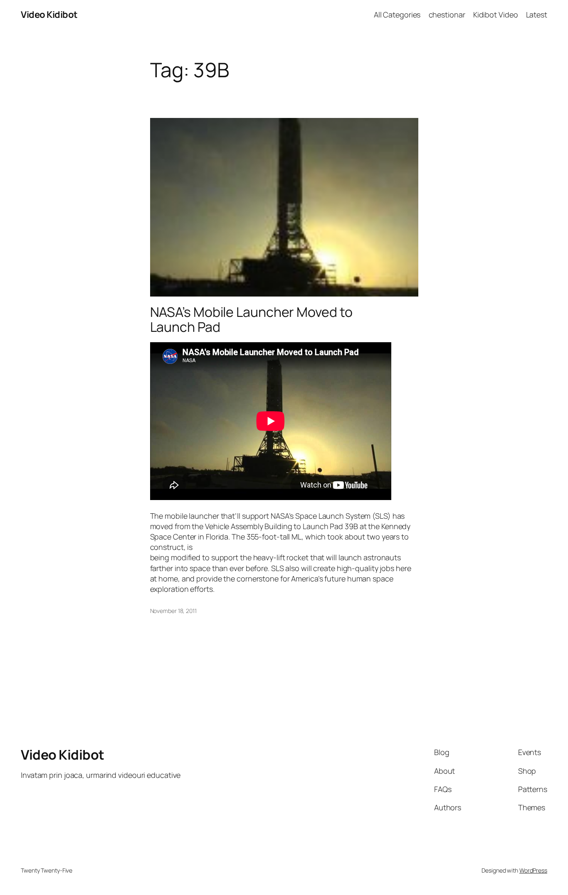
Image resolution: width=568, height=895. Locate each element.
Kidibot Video (495, 15)
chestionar (447, 15)
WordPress (533, 870)
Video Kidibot (49, 14)
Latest (536, 15)
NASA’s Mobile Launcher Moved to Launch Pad (251, 319)
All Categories (397, 15)
